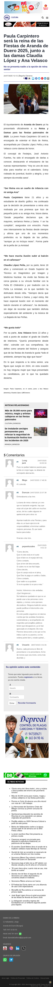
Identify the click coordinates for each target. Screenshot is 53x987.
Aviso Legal (5, 978)
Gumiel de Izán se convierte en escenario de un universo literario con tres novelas (28, 853)
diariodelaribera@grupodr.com (19, 938)
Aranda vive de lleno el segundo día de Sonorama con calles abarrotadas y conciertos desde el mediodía (26, 875)
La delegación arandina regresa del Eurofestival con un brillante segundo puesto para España (28, 902)
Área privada (45, 978)
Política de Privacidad (18, 978)
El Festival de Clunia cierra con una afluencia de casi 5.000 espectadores (29, 885)
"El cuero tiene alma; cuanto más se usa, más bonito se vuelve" (29, 869)
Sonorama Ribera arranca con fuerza (26, 881)
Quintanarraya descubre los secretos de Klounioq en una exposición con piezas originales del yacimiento (27, 816)
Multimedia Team (36, 986)
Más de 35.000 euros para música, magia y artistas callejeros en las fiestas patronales (28, 797)
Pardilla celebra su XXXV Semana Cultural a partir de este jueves (28, 822)
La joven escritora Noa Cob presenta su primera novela (27, 835)
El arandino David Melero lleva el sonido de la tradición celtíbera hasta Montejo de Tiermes (29, 847)
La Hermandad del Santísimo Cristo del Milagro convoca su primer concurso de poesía (26, 808)
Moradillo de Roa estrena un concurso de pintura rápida (27, 891)
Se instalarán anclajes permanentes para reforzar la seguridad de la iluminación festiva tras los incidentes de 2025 (18, 434)
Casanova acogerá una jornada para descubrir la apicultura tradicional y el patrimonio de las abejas (25, 841)
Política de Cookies (32, 978)
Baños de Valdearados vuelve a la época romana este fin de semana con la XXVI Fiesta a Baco (27, 828)
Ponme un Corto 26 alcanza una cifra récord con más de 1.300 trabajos (28, 802)
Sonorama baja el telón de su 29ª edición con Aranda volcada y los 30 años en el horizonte (29, 864)
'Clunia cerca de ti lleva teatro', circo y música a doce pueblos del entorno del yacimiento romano (29, 790)
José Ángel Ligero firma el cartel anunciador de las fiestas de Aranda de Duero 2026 (28, 896)
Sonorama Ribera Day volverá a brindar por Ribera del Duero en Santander (28, 858)
